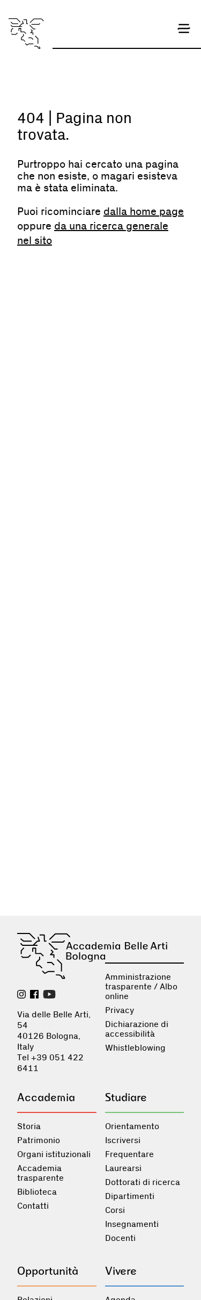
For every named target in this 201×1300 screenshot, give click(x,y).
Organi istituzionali (54, 1154)
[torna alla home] (26, 33)
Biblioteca (37, 1192)
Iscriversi (122, 1140)
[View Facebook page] (34, 995)
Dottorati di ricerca (142, 1182)
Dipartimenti (129, 1196)
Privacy (119, 1010)
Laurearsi (123, 1168)
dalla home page (143, 212)
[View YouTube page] (49, 995)
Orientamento (132, 1126)
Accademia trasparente (40, 1173)
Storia (29, 1126)
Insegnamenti (132, 1224)
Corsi (115, 1210)
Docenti (120, 1238)
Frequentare (129, 1154)
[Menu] (183, 28)
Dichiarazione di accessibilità (136, 1029)
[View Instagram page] (21, 995)
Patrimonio (38, 1140)
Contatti (33, 1206)
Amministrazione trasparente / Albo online (141, 986)
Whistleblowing (135, 1048)
